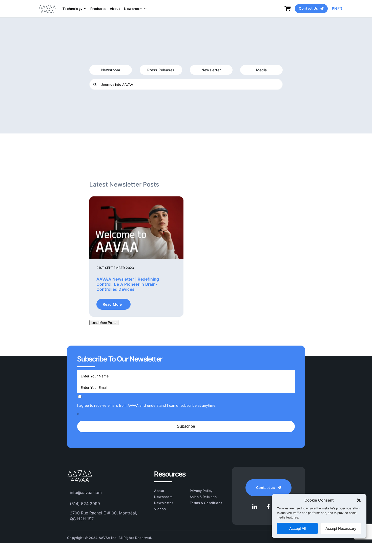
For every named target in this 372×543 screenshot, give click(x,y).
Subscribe (186, 426)
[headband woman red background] (136, 198)
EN (334, 8)
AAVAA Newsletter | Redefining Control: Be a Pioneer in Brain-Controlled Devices (127, 284)
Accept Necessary (340, 528)
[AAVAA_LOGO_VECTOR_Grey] (47, 5)
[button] (358, 500)
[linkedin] (254, 506)
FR (339, 8)
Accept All (297, 528)
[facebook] (268, 506)
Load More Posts (103, 323)
